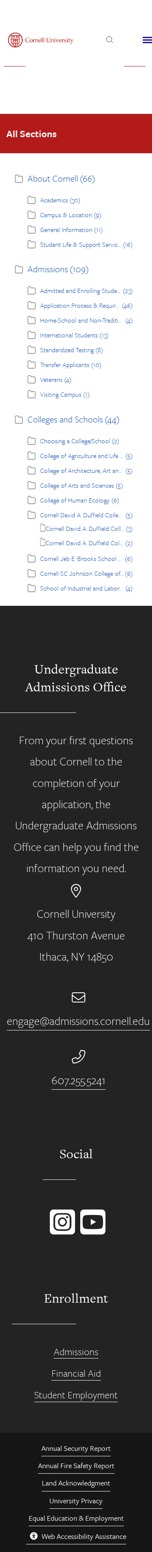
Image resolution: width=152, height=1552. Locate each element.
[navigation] (147, 40)
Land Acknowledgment (76, 1482)
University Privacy (76, 1500)
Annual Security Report (76, 1448)
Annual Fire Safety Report (76, 1465)
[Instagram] (60, 1230)
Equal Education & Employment (76, 1518)
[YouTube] (91, 1230)
